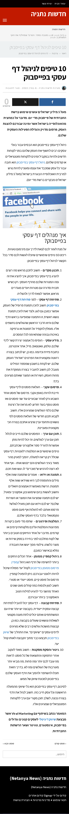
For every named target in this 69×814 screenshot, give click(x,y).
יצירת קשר (47, 3)
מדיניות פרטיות (41, 800)
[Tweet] (25, 102)
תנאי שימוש (59, 800)
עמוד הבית (60, 3)
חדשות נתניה (48, 13)
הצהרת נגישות (21, 800)
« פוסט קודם (60, 743)
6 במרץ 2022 (29, 88)
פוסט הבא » (8, 743)
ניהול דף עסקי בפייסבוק (31, 162)
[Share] (52, 102)
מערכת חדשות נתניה (49, 88)
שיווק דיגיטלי (47, 719)
